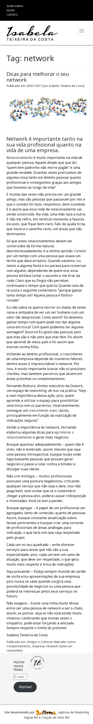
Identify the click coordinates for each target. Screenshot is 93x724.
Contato (12, 14)
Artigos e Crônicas (40, 642)
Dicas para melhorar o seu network (37, 76)
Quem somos (14, 6)
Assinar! (25, 686)
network (52, 646)
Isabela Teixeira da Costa (66, 86)
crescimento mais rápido (49, 410)
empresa (38, 646)
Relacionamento (19, 157)
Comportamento (18, 646)
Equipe (10, 10)
